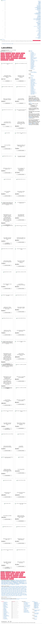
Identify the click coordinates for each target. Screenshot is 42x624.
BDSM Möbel (39, 27)
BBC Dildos (2, 53)
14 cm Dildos (22, 590)
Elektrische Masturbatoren (37, 13)
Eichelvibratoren (39, 19)
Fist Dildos (32, 86)
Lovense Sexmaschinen (27, 605)
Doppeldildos (18, 53)
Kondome (39, 36)
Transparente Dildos (9, 586)
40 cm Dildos (22, 591)
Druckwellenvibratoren (38, 9)
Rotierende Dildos (20, 593)
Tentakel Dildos (33, 92)
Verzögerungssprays (38, 37)
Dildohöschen (3, 58)
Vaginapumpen (39, 8)
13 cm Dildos (3, 591)
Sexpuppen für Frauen (38, 7)
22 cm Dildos (20, 589)
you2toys (34, 72)
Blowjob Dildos (33, 80)
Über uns (35, 619)
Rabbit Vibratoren (6, 611)
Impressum (35, 618)
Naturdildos (22, 53)
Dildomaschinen (5, 604)
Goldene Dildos (4, 587)
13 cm (32, 75)
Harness (40, 30)
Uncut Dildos (5, 616)
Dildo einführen (18, 598)
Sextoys (30, 101)
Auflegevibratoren (6, 602)
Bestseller (39, 1)
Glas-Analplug (26, 603)
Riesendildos (32, 66)
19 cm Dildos (16, 589)
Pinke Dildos (14, 586)
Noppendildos (32, 63)
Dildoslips (13, 53)
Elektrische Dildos (33, 85)
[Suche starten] (37, 40)
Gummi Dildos (22, 588)
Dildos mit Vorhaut (8, 53)
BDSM (35, 100)
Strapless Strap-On (33, 91)
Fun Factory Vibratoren (27, 602)
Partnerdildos (32, 64)
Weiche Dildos (5, 617)
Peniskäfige (39, 33)
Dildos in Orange (8, 587)
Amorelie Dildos (7, 595)
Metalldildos (6, 588)
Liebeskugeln (39, 5)
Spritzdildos (32, 67)
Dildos (40, 2)
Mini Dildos (5, 609)
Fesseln (40, 29)
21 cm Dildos (10, 590)
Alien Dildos (32, 52)
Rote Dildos (17, 586)
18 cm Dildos (5, 589)
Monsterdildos (32, 62)
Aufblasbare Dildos (8, 593)
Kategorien (33, 601)
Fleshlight (39, 12)
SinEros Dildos (12, 595)
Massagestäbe (39, 6)
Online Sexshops (36, 613)
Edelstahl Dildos (15, 588)
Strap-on (39, 4)
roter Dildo (25, 609)
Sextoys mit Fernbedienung (37, 26)
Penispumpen (39, 15)
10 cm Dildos (18, 591)
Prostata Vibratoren (38, 20)
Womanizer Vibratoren (27, 612)
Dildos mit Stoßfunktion (22, 58)
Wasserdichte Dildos (4, 592)
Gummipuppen (39, 17)
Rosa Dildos (21, 586)
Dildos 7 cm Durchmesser (9, 594)
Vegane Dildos (33, 93)
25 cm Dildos (14, 590)
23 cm (32, 76)
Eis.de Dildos (19, 595)
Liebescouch (39, 24)
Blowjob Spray (39, 35)
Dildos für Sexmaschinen (14, 58)
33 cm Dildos (10, 591)
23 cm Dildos (12, 589)
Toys (36, 602)
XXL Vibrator (5, 618)
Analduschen (39, 34)
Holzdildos (32, 87)
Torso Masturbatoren (38, 14)
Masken (40, 32)
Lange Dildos (32, 88)
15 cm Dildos (3, 590)
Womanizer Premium (26, 611)
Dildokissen (7, 58)
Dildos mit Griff (16, 592)
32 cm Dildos (6, 591)
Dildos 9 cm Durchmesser (23, 594)
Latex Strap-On (26, 604)
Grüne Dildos (25, 586)
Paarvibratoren (39, 23)
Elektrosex (39, 28)
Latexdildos (10, 588)
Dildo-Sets (21, 56)
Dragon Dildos (32, 61)
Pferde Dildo (5, 610)
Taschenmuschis (39, 18)
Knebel (40, 31)
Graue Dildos (23, 587)
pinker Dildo (25, 608)
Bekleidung (39, 38)
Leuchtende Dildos (33, 89)
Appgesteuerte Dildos (14, 593)
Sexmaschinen (5, 612)
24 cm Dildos (18, 590)
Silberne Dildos (13, 587)
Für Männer (39, 10)
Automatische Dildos (9, 56)
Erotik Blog (35, 615)
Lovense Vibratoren (26, 606)
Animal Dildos (3, 56)
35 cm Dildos (14, 591)
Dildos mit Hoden (33, 82)
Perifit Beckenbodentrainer (26, 607)
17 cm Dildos (24, 589)
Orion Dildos (15, 595)
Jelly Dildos (18, 588)
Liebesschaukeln (38, 22)
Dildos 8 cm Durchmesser (16, 594)
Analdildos (39, 3)
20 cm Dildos (9, 589)
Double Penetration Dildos (34, 60)
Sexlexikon (35, 616)
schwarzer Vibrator (26, 610)
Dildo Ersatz (22, 598)
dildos (31, 103)
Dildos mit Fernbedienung (11, 592)
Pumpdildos (32, 65)
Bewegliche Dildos (33, 79)
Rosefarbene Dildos (18, 587)
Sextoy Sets (39, 25)
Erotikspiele (39, 21)
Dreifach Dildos (33, 84)
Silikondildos (5, 613)
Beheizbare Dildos (15, 56)
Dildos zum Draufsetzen (34, 83)
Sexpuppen (39, 16)
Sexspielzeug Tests (36, 610)
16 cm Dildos (6, 590)
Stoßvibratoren (5, 614)
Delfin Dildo (32, 81)
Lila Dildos (5, 586)
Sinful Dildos (3, 595)
